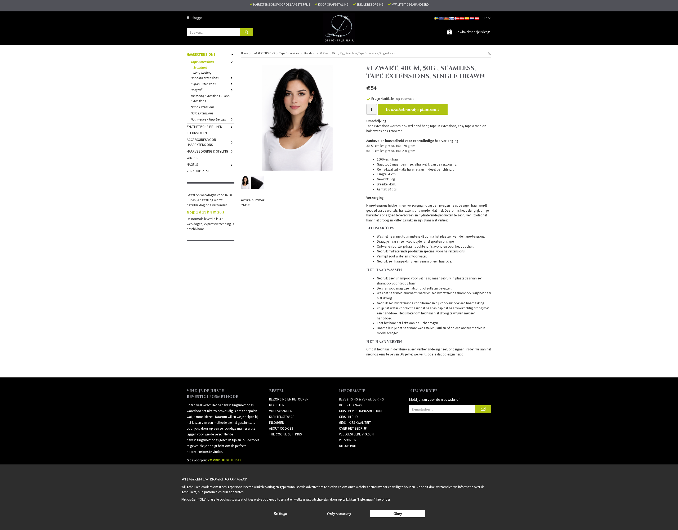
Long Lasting (202, 72)
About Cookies (281, 428)
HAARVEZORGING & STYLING (207, 151)
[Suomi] (451, 17)
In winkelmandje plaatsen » (413, 109)
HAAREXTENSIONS (201, 54)
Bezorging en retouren (289, 399)
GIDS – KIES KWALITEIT (355, 422)
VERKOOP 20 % (198, 171)
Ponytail (196, 90)
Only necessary (339, 513)
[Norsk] (457, 17)
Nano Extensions (202, 107)
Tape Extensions (202, 62)
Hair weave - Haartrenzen (208, 119)
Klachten (276, 405)
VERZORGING (349, 440)
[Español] (467, 17)
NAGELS (192, 164)
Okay (398, 513)
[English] (441, 17)
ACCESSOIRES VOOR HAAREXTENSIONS (201, 142)
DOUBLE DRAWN (351, 405)
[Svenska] (436, 17)
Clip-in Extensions (203, 84)
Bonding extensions (204, 78)
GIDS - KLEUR (348, 417)
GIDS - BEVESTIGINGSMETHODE (361, 411)
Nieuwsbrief (348, 446)
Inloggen (197, 17)
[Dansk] (462, 17)
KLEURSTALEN (197, 133)
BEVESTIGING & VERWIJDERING (361, 399)
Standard (200, 67)
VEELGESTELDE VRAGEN (356, 434)
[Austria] (477, 17)
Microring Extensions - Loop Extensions (210, 98)
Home (244, 53)
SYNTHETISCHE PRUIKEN (204, 126)
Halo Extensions (202, 113)
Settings (280, 513)
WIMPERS (193, 158)
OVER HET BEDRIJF (353, 428)
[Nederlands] (472, 17)
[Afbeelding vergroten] (297, 117)
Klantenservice (282, 417)
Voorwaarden (280, 411)
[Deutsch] (446, 17)
